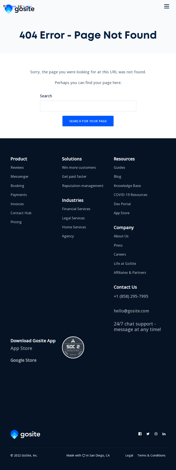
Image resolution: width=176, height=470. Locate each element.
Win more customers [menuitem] (79, 167)
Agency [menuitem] (68, 236)
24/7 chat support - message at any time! (137, 326)
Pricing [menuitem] (16, 222)
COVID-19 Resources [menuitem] (130, 194)
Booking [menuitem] (17, 185)
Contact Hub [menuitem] (21, 213)
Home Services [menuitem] (74, 227)
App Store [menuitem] (121, 213)
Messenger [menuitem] (20, 176)
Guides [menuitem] (119, 167)
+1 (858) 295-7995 (131, 296)
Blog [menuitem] (117, 176)
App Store (21, 348)
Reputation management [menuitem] (82, 185)
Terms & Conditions (151, 455)
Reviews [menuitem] (17, 167)
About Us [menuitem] (121, 236)
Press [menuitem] (118, 245)
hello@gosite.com (131, 311)
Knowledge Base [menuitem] (127, 185)
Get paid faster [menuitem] (74, 176)
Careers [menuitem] (120, 254)
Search (46, 95)
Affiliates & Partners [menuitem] (130, 272)
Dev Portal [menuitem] (122, 204)
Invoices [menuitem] (17, 204)
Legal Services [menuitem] (73, 218)
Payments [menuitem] (19, 194)
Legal (129, 455)
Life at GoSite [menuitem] (125, 263)
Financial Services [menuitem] (76, 208)
